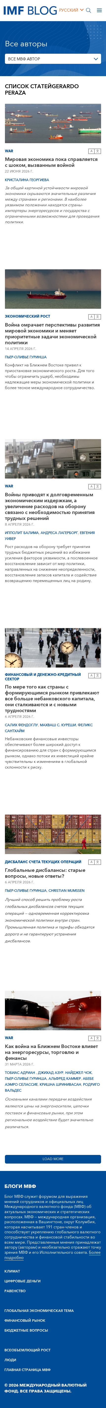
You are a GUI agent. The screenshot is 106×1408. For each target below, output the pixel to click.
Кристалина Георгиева (27, 180)
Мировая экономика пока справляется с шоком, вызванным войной (51, 162)
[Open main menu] (99, 10)
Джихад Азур (50, 1073)
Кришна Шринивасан (60, 1085)
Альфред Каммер (65, 1079)
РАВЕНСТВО (15, 1291)
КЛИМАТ (12, 1271)
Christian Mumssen (67, 891)
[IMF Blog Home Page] (30, 10)
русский (68, 10)
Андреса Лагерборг (59, 533)
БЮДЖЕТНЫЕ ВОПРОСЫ (26, 1330)
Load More (53, 1159)
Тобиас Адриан (20, 1073)
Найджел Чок (78, 1073)
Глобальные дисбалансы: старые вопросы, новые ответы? (45, 873)
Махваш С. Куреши (58, 725)
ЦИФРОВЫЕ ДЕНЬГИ (22, 1281)
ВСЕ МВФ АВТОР (24, 59)
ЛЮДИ (10, 1360)
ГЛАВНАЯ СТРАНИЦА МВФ (27, 1370)
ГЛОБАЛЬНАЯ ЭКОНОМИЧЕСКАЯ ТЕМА (39, 1310)
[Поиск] (88, 10)
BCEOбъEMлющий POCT (27, 1350)
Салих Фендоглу (21, 725)
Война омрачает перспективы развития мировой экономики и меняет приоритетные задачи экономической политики (52, 334)
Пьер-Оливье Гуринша (26, 357)
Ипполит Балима (22, 533)
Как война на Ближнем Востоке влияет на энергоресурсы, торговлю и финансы (51, 1052)
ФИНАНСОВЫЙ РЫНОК (24, 1320)
